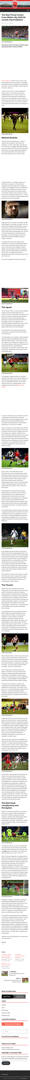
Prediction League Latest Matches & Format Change (6, 956)
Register (4, 1005)
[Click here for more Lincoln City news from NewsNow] (8, 997)
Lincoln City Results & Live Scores (10, 1049)
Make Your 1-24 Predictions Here (6, 964)
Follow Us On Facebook (10, 1036)
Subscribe (6, 1063)
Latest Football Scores (7, 1047)
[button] (28, 10)
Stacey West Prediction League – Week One (20, 956)
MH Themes (24, 1078)
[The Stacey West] (15, 8)
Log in (3, 1007)
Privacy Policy (5, 1074)
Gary (12, 23)
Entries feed (5, 1010)
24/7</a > (22, 997)
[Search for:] (15, 1031)
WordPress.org (5, 1015)
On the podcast (6, 80)
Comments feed (6, 1013)
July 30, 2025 (6, 23)
